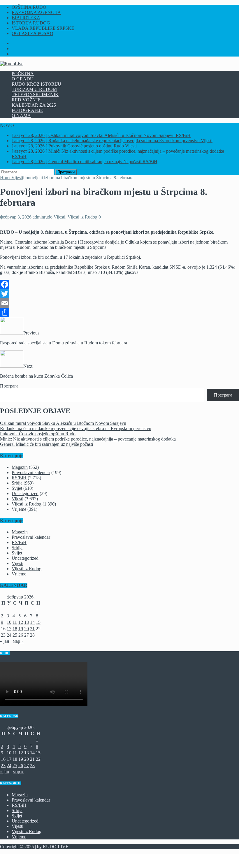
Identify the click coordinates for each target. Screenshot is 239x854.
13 (26, 622)
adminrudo (42, 216)
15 (38, 622)
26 (20, 635)
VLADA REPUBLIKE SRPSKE (43, 28)
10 (9, 622)
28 (32, 635)
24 (9, 635)
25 (15, 635)
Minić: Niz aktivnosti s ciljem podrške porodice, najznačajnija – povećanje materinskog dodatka (88, 438)
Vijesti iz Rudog (82, 216)
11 (15, 622)
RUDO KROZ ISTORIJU (36, 84)
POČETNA (23, 73)
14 (32, 622)
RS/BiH (19, 477)
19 (20, 628)
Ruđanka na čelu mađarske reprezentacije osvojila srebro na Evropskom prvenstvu (75, 428)
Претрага (9, 385)
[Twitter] (119, 293)
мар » (18, 641)
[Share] (119, 312)
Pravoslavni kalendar (31, 472)
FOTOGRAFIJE (27, 110)
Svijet (17, 488)
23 (3, 635)
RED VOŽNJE (26, 99)
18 (15, 628)
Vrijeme (19, 509)
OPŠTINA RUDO (29, 7)
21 (32, 628)
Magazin (20, 467)
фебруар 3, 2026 (15, 216)
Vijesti (59, 216)
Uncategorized (25, 493)
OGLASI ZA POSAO (32, 33)
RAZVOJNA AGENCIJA (36, 12)
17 (9, 628)
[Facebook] (119, 284)
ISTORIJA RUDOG (31, 22)
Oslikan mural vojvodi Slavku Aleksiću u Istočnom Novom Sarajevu (63, 423)
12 (20, 622)
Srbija (17, 482)
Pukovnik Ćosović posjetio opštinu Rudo (37, 433)
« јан (4, 641)
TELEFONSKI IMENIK (35, 94)
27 (26, 635)
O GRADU (23, 78)
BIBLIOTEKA (26, 17)
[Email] (119, 303)
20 (26, 628)
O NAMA (21, 115)
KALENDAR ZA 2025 (34, 105)
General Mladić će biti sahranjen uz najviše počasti (46, 444)
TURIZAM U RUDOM (34, 89)
